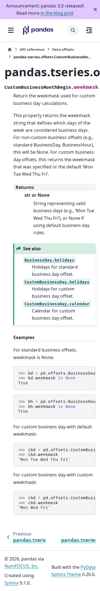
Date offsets (63, 49)
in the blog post (57, 13)
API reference (32, 49)
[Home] (10, 49)
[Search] (73, 30)
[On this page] (89, 30)
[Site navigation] (10, 30)
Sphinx (11, 583)
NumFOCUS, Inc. (21, 566)
